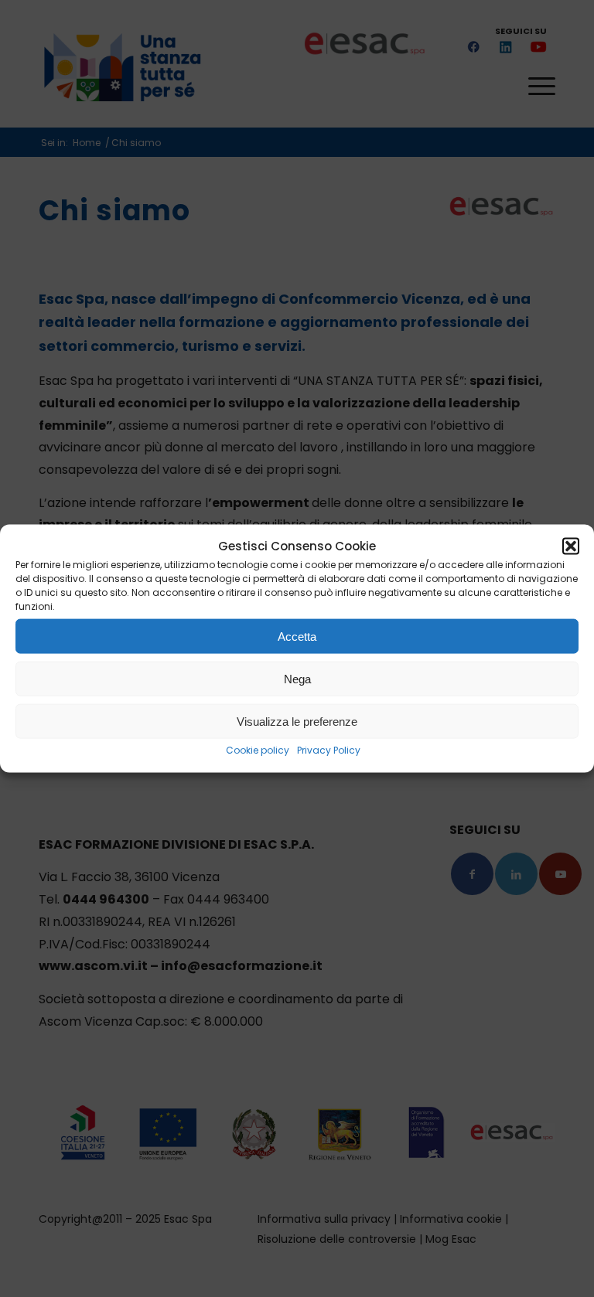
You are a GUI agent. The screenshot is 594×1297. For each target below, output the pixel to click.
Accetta (297, 636)
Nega (297, 679)
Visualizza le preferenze (297, 721)
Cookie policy (257, 750)
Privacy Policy (328, 750)
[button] (571, 546)
